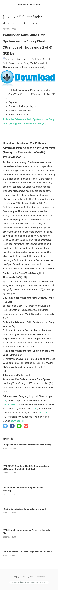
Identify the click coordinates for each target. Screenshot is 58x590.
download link (10, 404)
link (4, 400)
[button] (5, 426)
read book (44, 412)
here (35, 408)
